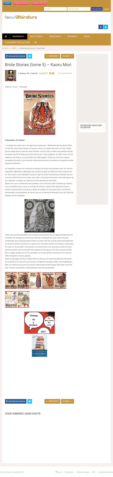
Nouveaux (18, 36)
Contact (59, 472)
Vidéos (86, 36)
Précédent (53, 56)
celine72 (43, 73)
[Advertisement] (39, 438)
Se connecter (96, 9)
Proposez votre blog (21, 3)
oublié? (106, 9)
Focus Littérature (6, 472)
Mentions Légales (83, 472)
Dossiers (71, 36)
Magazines (54, 36)
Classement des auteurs (17, 42)
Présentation (69, 472)
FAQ (93, 472)
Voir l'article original (63, 73)
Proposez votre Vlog (39, 3)
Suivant (66, 56)
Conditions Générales (105, 472)
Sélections (36, 36)
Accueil (7, 3)
